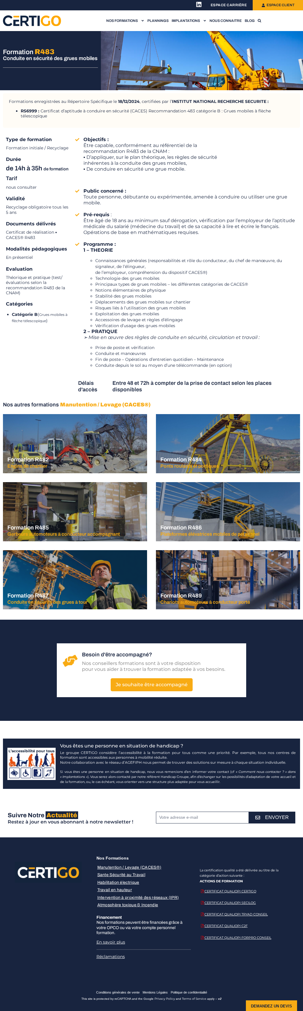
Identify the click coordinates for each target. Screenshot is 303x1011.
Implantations (186, 21)
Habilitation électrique (118, 882)
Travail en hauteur (114, 890)
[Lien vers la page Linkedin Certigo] (199, 4)
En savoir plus (110, 942)
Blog (250, 21)
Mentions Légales (155, 992)
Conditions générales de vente (118, 992)
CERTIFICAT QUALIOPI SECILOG (230, 903)
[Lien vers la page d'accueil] (32, 20)
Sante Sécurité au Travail (121, 875)
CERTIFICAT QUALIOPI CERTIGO (230, 891)
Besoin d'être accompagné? (117, 655)
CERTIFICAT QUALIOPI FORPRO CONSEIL (237, 938)
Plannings (158, 21)
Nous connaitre (225, 21)
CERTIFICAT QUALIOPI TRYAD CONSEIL (236, 914)
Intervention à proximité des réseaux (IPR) (138, 897)
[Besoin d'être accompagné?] (70, 660)
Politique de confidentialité (189, 992)
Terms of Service (194, 999)
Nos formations (122, 21)
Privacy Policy (164, 999)
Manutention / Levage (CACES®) (129, 867)
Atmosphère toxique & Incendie (127, 905)
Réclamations (110, 956)
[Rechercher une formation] (259, 21)
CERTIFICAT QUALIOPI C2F (226, 926)
